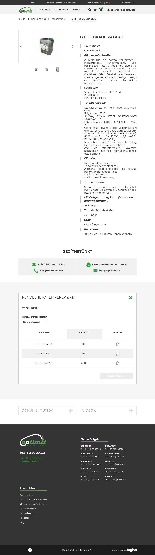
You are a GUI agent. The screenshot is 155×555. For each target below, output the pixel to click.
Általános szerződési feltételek (33, 504)
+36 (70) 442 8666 (117, 464)
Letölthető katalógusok (98, 3)
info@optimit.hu (109, 270)
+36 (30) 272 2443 (92, 464)
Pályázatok (25, 518)
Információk (27, 488)
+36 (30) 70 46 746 (51, 270)
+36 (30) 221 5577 (91, 457)
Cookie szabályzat (28, 509)
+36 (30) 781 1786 (116, 457)
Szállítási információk (51, 264)
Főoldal (22, 19)
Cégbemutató (128, 3)
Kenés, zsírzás (38, 19)
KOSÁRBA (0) (116, 375)
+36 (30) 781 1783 (91, 472)
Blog (32, 3)
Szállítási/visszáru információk (33, 500)
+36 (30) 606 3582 (117, 449)
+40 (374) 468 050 (117, 472)
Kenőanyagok (58, 19)
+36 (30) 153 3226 (91, 479)
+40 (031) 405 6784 (117, 479)
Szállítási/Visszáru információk (61, 3)
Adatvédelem (26, 513)
